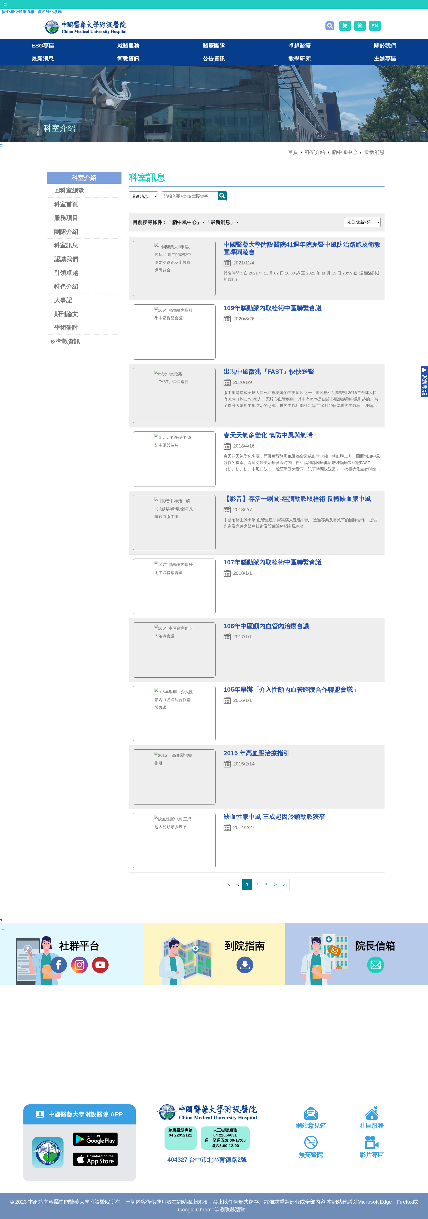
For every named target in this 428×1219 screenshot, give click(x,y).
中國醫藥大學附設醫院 (207, 1112)
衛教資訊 (68, 341)
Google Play (95, 1142)
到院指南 (245, 965)
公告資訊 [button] (214, 58)
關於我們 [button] (385, 45)
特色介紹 (66, 286)
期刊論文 (66, 314)
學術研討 (66, 327)
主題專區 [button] (385, 58)
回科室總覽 (69, 190)
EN (374, 26)
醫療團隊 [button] (214, 45)
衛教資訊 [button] (128, 58)
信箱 (375, 965)
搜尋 (329, 25)
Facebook (58, 965)
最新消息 (374, 152)
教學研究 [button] (299, 58)
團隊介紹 (66, 231)
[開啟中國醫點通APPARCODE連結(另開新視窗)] (48, 1152)
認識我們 (66, 259)
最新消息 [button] (43, 58)
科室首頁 (66, 204)
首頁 (293, 152)
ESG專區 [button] (42, 45)
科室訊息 (66, 245)
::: (5, 4)
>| (285, 884)
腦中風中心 (345, 152)
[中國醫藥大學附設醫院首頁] (85, 27)
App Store (95, 1163)
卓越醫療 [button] (299, 45)
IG (79, 965)
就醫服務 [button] (128, 45)
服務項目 (66, 218)
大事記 (63, 300)
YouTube (100, 965)
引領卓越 (66, 272)
